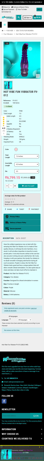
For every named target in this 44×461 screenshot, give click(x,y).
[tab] (8, 238)
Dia (6, 171)
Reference (7, 100)
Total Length (7, 156)
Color (7, 149)
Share (9, 209)
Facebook (4, 401)
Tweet (21, 209)
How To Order (22, 9)
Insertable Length (8, 164)
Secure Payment (8, 9)
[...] (10, 373)
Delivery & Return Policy (21, 7)
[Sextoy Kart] (8, 17)
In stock (6, 103)
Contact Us (7, 12)
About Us (7, 7)
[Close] (42, 448)
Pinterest (35, 209)
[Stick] (39, 448)
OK (37, 416)
